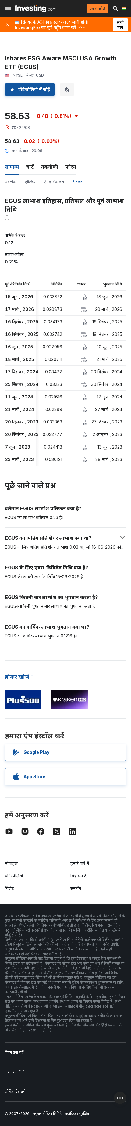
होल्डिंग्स (31, 182)
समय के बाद (20, 150)
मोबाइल (11, 863)
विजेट (9, 888)
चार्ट (30, 167)
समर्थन (75, 888)
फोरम (71, 167)
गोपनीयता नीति (14, 1072)
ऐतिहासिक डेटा (54, 182)
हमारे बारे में (79, 863)
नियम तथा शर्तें (14, 1052)
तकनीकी (49, 167)
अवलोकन (11, 182)
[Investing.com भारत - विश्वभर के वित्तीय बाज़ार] (35, 8)
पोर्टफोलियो (14, 875)
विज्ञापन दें (78, 875)
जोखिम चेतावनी (15, 1091)
